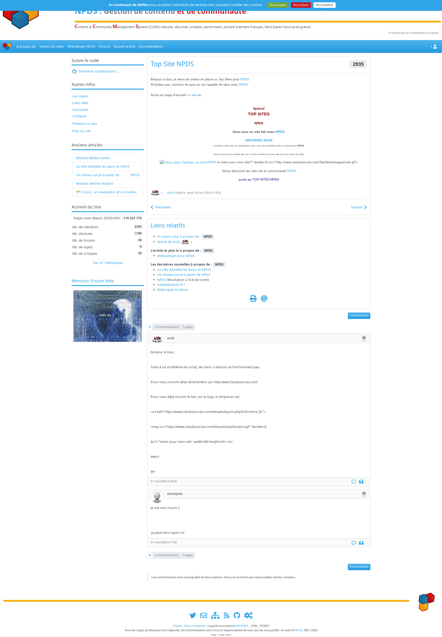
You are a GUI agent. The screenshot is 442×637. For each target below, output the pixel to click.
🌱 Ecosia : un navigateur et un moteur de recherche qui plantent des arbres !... (108, 192)
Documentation (151, 46)
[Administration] (248, 615)
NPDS (135, 175)
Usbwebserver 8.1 (171, 284)
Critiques (79, 116)
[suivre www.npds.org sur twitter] (194, 615)
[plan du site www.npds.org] (217, 615)
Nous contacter (194, 626)
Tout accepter (277, 5)
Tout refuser (301, 5)
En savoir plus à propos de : (179, 236)
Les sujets (80, 96)
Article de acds (168, 242)
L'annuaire (80, 109)
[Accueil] (7, 46)
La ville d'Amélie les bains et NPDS (102, 166)
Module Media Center (93, 158)
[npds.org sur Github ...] (238, 615)
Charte (177, 626)
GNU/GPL (242, 626)
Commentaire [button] (359, 315)
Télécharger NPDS (81, 46)
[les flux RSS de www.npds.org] (228, 615)
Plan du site (81, 131)
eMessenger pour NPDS (176, 256)
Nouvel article (124, 46)
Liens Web (80, 103)
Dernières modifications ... (99, 71)
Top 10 (98, 262)
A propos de (26, 46)
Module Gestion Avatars (94, 183)
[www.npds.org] (425, 600)
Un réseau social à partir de (97, 175)
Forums (104, 46)
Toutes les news (51, 46)
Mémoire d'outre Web (93, 280)
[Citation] (361, 481)
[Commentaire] (354, 481)
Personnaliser (324, 5)
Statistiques (114, 262)
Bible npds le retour (172, 289)
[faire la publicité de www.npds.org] (205, 615)
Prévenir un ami (84, 123)
